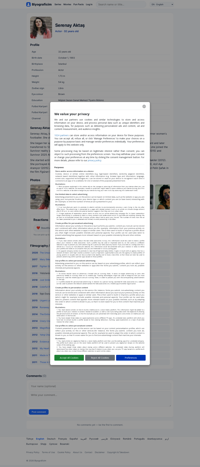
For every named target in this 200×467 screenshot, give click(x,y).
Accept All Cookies (69, 357)
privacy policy (94, 160)
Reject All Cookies (100, 357)
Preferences (131, 357)
